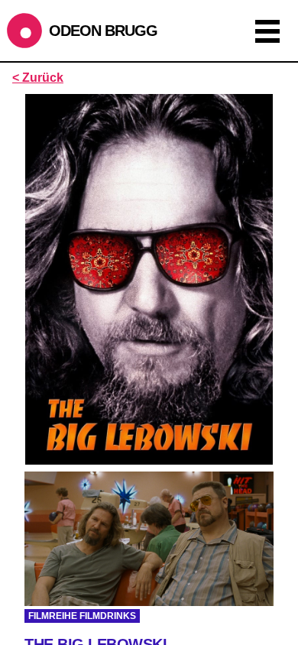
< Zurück (37, 77)
